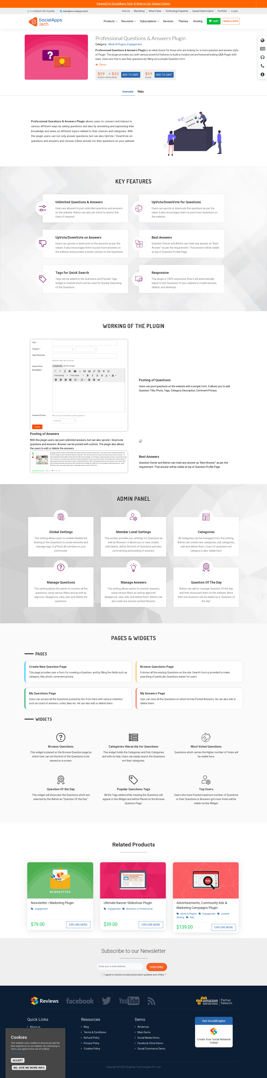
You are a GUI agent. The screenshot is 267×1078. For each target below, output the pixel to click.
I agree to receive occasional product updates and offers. (135, 974)
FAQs (141, 91)
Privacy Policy (91, 1043)
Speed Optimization (203, 11)
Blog (86, 1026)
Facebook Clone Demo (150, 1043)
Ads (192, 917)
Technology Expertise (176, 11)
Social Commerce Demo (151, 1048)
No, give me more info (28, 1067)
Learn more (16, 1053)
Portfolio (222, 11)
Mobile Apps (230, 21)
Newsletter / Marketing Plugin (52, 903)
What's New (155, 11)
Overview (127, 91)
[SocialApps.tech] (45, 21)
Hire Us (126, 11)
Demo (102, 64)
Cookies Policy (92, 1048)
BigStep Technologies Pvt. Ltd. (144, 1066)
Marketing (139, 11)
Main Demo (144, 1032)
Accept (18, 1060)
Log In (234, 11)
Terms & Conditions (95, 1032)
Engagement (134, 44)
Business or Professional (139, 908)
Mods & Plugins (117, 44)
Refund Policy (92, 1037)
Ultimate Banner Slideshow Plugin (128, 903)
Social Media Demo (148, 1037)
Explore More (78, 924)
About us (35, 1026)
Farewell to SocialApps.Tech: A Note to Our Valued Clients (133, 3)
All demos (143, 1026)
